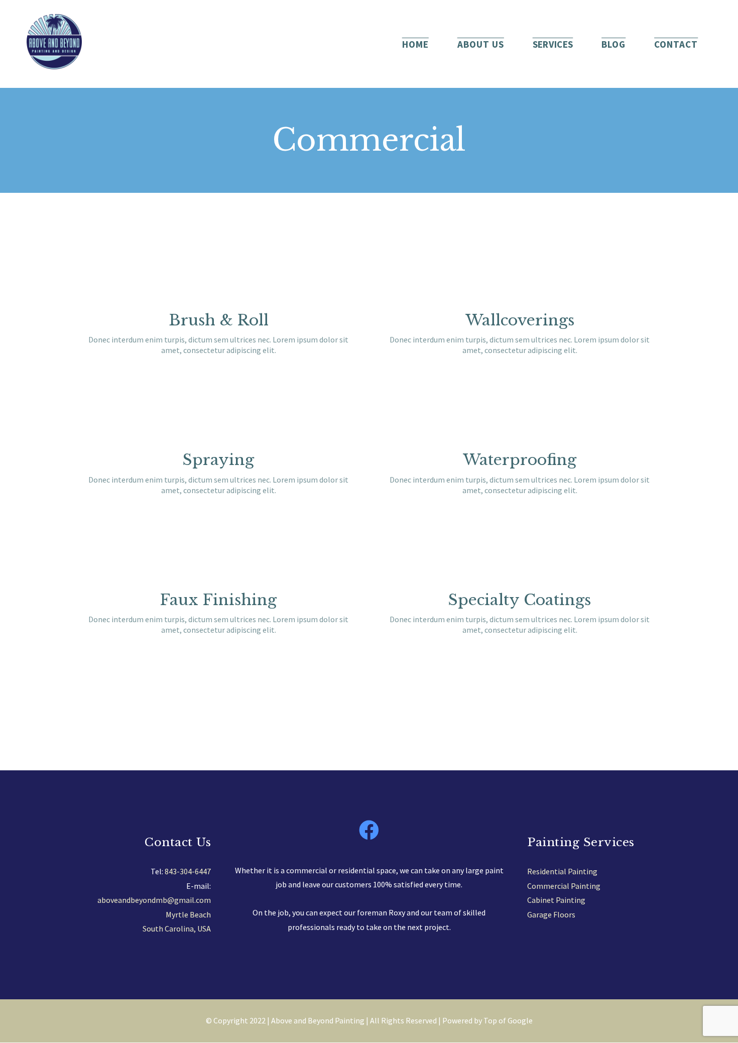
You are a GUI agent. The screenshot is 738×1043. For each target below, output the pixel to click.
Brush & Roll (219, 320)
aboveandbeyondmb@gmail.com (154, 900)
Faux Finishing (218, 600)
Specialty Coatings (519, 600)
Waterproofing (519, 459)
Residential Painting (562, 871)
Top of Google (508, 1020)
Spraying (218, 459)
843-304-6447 (188, 871)
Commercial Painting (563, 886)
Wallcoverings (519, 320)
